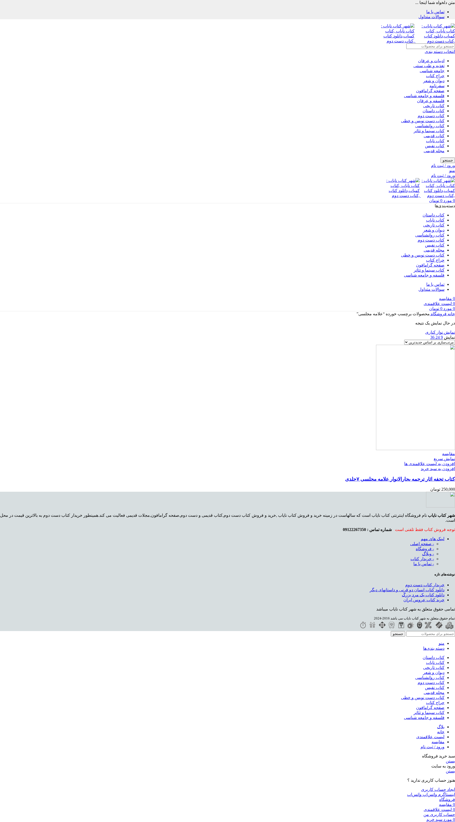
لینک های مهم (432, 538)
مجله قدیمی (434, 151)
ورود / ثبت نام (432, 747)
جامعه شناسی (432, 70)
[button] (438, 468)
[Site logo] (434, 41)
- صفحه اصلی (422, 544)
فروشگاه (438, 314)
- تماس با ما (423, 564)
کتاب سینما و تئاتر (429, 131)
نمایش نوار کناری (440, 332)
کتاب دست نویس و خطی (422, 121)
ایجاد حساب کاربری (438, 789)
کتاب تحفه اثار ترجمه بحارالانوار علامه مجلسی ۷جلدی (400, 479)
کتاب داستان (433, 111)
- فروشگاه (425, 549)
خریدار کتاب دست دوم (424, 585)
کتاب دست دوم (431, 116)
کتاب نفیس (434, 146)
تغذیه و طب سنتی (428, 65)
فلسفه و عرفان (430, 101)
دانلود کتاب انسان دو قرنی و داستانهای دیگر (407, 590)
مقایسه (438, 742)
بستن (450, 761)
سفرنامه (436, 85)
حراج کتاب (435, 75)
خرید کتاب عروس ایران (423, 600)
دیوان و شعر (433, 80)
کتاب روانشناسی (429, 126)
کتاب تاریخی (433, 106)
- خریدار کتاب (422, 559)
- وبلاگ (428, 554)
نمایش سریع (444, 458)
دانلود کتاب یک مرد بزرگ (423, 595)
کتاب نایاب (435, 141)
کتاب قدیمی (434, 136)
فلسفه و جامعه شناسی (424, 95)
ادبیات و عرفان (431, 60)
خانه (451, 314)
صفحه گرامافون (430, 90)
